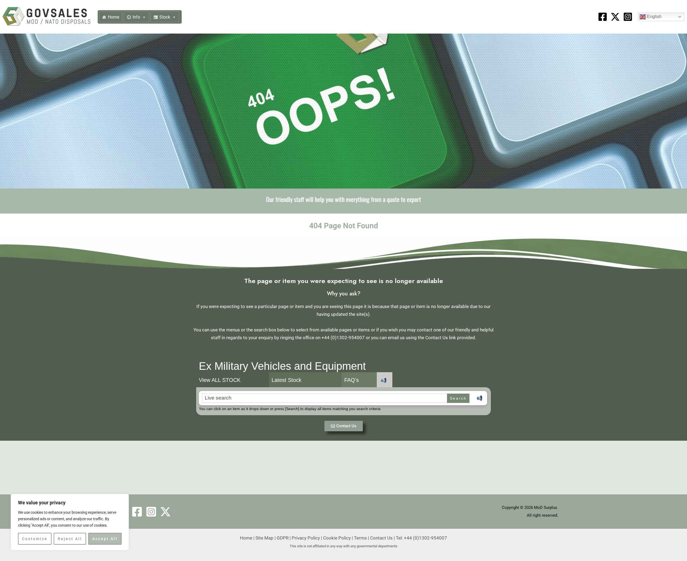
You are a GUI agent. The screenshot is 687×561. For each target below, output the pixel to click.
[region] (70, 522)
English (654, 16)
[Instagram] (628, 16)
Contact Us (381, 538)
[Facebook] (602, 16)
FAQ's (351, 380)
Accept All (105, 539)
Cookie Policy (337, 538)
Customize (34, 539)
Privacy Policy (306, 538)
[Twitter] (165, 511)
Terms (360, 538)
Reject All (70, 539)
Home (113, 17)
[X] (615, 16)
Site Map (264, 538)
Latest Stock (286, 380)
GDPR (282, 538)
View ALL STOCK (219, 380)
